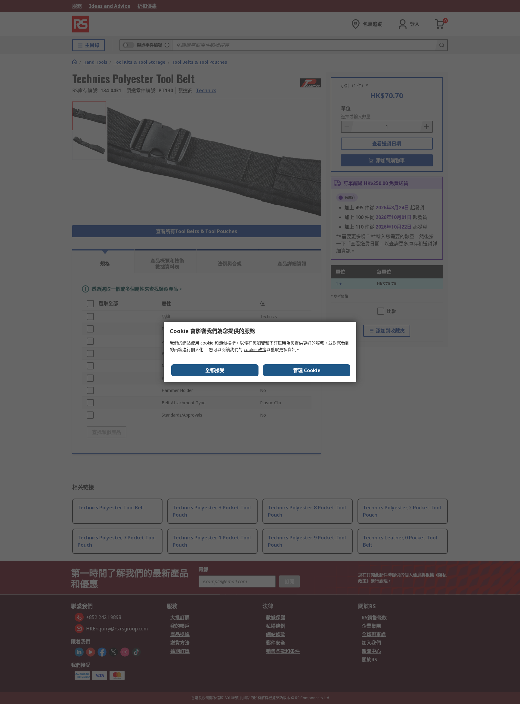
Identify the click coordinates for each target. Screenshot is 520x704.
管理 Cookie (306, 370)
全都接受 (214, 370)
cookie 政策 (255, 349)
